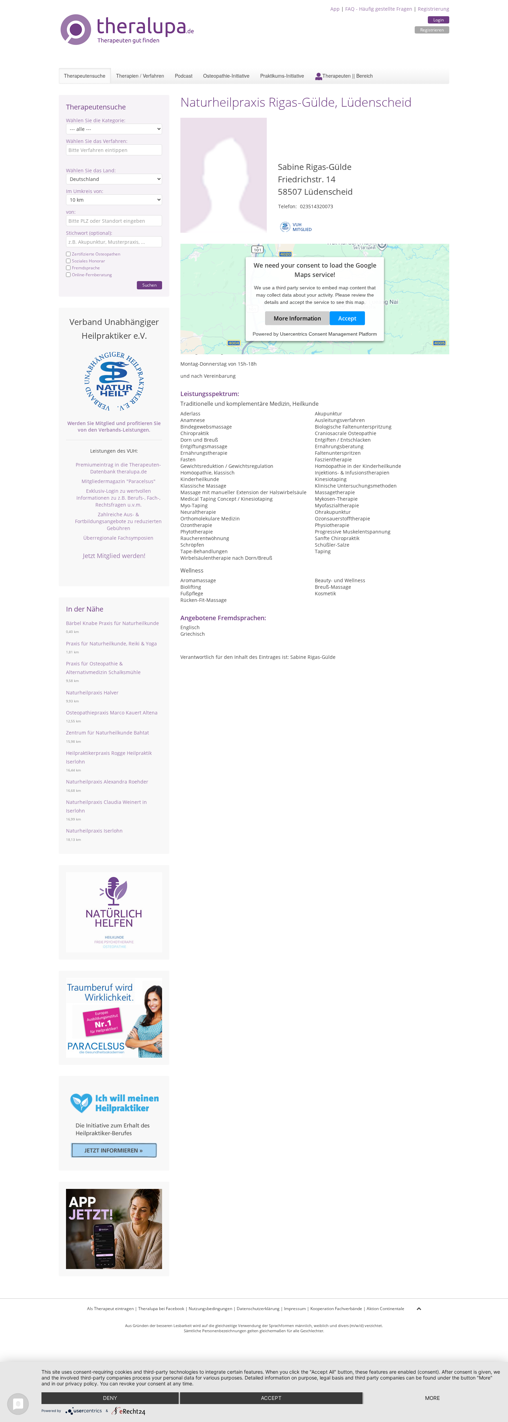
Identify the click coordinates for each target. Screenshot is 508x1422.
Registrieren (432, 30)
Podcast (183, 75)
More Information (297, 318)
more (432, 1398)
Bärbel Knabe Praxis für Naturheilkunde (112, 623)
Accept (347, 318)
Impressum (295, 1308)
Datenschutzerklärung (258, 1308)
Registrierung (433, 9)
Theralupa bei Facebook (161, 1308)
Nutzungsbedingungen (210, 1308)
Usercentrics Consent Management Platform (328, 333)
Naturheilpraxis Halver (92, 692)
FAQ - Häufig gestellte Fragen (378, 9)
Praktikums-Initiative (282, 75)
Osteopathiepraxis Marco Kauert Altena (112, 712)
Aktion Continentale (385, 1308)
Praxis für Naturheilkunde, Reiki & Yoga (111, 643)
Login (438, 20)
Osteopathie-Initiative (226, 75)
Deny (110, 1398)
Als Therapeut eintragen (110, 1308)
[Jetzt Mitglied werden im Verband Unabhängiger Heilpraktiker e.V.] (114, 381)
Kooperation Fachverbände (336, 1308)
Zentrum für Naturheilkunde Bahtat (107, 732)
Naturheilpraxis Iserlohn (94, 830)
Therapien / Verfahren (140, 75)
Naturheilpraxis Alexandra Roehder (107, 781)
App (335, 9)
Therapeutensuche (84, 75)
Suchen (149, 285)
